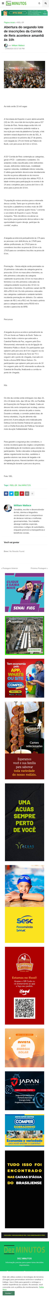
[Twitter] (11, 493)
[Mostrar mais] (32, 493)
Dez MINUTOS (24, 485)
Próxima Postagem (38, 568)
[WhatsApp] (16, 493)
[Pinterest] (22, 493)
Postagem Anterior (10, 568)
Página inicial (9, 22)
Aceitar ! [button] (8, 1293)
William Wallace (22, 505)
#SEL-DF (20, 22)
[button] (3, 3)
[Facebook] (6, 493)
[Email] (27, 493)
